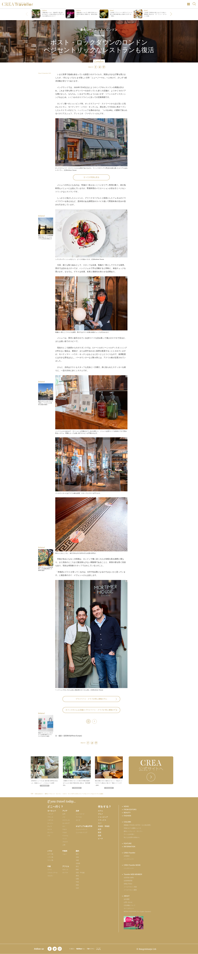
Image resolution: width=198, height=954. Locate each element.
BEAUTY (127, 813)
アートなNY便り (129, 834)
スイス (49, 829)
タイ (63, 826)
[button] (171, 14)
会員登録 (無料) (129, 877)
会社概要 (127, 899)
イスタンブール (52, 872)
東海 (77, 875)
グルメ (100, 814)
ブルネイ (65, 842)
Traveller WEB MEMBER (133, 874)
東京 (77, 854)
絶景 (99, 829)
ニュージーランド (81, 829)
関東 (77, 869)
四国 (77, 885)
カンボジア (66, 823)
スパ (99, 823)
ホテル (100, 811)
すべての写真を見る (91, 177)
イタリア (50, 814)
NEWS (126, 806)
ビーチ (100, 838)
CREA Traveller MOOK (132, 865)
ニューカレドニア (81, 832)
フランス (50, 817)
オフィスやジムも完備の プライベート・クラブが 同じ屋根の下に (91, 710)
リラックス (102, 820)
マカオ (64, 832)
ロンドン (50, 832)
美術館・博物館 (104, 826)
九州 (77, 888)
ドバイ (49, 869)
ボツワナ (65, 872)
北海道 (78, 863)
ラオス (64, 829)
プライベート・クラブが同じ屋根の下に (91, 699)
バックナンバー (129, 859)
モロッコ (65, 869)
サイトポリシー (129, 908)
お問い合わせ (128, 902)
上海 (63, 845)
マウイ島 (50, 860)
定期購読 (127, 856)
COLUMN (127, 822)
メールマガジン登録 (130, 887)
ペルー (64, 854)
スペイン (50, 823)
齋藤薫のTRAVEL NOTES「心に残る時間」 (138, 825)
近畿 (77, 879)
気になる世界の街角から (132, 837)
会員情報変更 (128, 880)
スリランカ (66, 820)
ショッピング (103, 817)
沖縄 (77, 860)
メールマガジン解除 (130, 890)
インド (64, 838)
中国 (77, 882)
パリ (48, 835)
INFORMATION (129, 846)
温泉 (99, 835)
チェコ (49, 826)
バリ (63, 817)
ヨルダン (50, 875)
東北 (77, 866)
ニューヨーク (80, 814)
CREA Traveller (129, 853)
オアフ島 (50, 854)
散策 (99, 832)
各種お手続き (128, 884)
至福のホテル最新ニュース (132, 828)
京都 (77, 857)
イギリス (50, 820)
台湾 (63, 814)
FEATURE (128, 843)
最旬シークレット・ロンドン (99, 29)
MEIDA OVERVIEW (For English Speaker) (137, 911)
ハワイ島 (50, 857)
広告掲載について (129, 905)
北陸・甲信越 (80, 872)
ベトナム (65, 835)
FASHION (127, 816)
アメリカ (79, 817)
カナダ (78, 820)
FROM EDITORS (130, 809)
